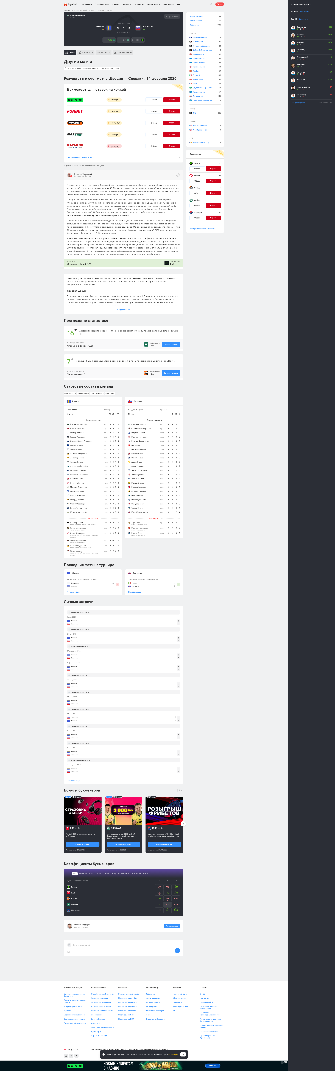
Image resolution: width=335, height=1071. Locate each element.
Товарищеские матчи (207, 100)
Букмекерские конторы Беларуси (74, 995)
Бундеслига (207, 79)
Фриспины (95, 1023)
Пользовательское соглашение (208, 1007)
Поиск (211, 4)
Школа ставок (179, 998)
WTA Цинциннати (207, 130)
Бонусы (115, 4)
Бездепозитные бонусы (74, 1015)
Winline (74, 898)
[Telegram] (71, 1056)
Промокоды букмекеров (75, 1023)
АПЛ (148, 1015)
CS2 (191, 138)
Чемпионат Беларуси (155, 1010)
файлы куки (173, 1054)
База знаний (168, 4)
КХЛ (207, 113)
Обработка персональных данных (211, 1026)
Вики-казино (96, 1015)
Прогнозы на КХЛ (126, 1015)
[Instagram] (66, 1056)
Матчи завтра (205, 21)
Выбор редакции (180, 1006)
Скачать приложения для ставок (75, 1001)
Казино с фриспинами (101, 1002)
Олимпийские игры (87, 10)
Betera (74, 887)
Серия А (207, 75)
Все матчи (205, 25)
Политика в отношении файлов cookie (210, 1020)
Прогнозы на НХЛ (126, 1019)
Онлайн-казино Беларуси (102, 994)
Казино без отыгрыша (101, 1006)
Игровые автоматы (99, 1036)
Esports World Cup (207, 142)
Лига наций (207, 96)
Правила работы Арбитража (207, 1037)
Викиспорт (178, 1002)
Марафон (75, 910)
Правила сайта (206, 1002)
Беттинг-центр (153, 4)
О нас (202, 994)
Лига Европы (207, 42)
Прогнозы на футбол (127, 998)
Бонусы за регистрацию (74, 1019)
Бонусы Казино (98, 1019)
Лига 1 (207, 83)
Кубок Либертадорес (207, 50)
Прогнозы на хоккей (127, 1006)
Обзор (154, 99)
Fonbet (74, 893)
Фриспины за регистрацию (103, 1027)
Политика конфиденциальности (209, 1014)
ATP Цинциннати (207, 126)
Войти (219, 4)
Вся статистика (298, 103)
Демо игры (126, 4)
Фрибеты (68, 1010)
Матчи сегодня (205, 16)
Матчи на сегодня (153, 998)
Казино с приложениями (102, 1010)
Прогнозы (139, 4)
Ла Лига (207, 71)
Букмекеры (87, 4)
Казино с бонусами (99, 998)
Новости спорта (180, 994)
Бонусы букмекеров (73, 1006)
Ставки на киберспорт (156, 1019)
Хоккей (75, 10)
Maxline (74, 904)
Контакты (204, 998)
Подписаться (172, 926)
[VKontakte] (76, 1056)
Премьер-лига (207, 58)
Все (180, 790)
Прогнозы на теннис (127, 1010)
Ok (183, 1054)
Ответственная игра (209, 1031)
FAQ (174, 1010)
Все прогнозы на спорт (128, 994)
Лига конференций (207, 46)
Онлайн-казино (102, 4)
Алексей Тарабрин (82, 925)
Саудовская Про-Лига (207, 88)
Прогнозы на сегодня (128, 1002)
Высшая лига (207, 54)
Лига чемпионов (207, 37)
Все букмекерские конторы (80, 157)
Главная (67, 10)
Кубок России (207, 63)
